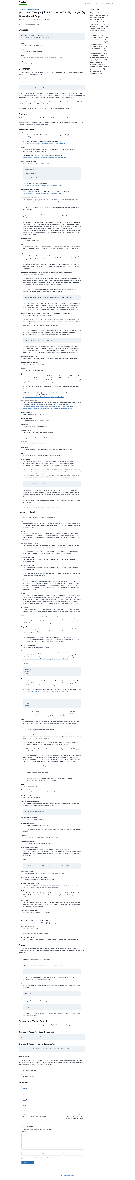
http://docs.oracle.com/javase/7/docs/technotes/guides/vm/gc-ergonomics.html (45, 659)
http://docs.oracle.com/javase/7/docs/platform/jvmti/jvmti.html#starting (43, 185)
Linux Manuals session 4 (96, 44)
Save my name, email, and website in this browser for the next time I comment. (42, 1158)
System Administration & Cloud (98, 66)
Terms (69, 1175)
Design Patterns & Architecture (98, 24)
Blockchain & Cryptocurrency (97, 17)
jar (23, 1105)
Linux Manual (23, 19)
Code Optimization (95, 19)
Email (45, 1154)
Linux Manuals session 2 (96, 40)
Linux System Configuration (97, 55)
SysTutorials (63, 1175)
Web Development (95, 73)
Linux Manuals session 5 (96, 46)
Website (66, 1154)
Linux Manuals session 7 (96, 48)
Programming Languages (97, 60)
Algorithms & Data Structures (98, 15)
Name (24, 1154)
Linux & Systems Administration (98, 33)
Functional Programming (96, 28)
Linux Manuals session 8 (96, 51)
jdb (23, 1094)
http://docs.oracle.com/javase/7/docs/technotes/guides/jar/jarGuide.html (43, 397)
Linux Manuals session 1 (33, 9)
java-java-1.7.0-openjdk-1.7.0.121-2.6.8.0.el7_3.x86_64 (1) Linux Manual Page (71, 1116)
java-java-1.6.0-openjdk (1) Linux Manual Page (34, 1115)
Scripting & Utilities (95, 62)
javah (24, 1100)
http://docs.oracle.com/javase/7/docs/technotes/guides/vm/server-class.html (44, 143)
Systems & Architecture (96, 69)
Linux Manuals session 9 (96, 53)
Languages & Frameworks (97, 31)
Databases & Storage (95, 22)
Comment (24, 1131)
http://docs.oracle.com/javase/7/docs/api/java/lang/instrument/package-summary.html (47, 406)
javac (24, 1088)
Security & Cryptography (96, 64)
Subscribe (97, 3)
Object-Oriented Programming (98, 57)
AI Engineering (93, 13)
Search (113, 3)
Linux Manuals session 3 (96, 42)
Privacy (73, 1175)
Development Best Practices (97, 26)
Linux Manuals (106, 3)
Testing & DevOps (94, 71)
